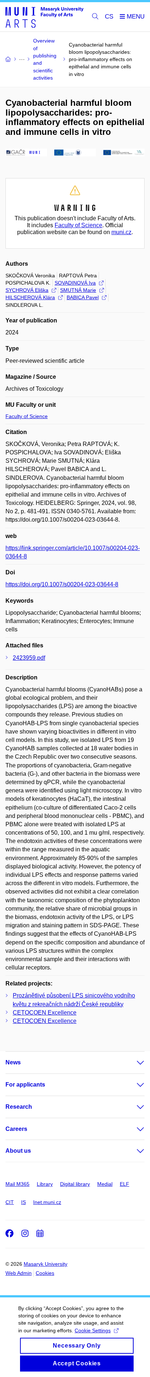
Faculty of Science (78, 225)
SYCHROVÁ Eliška (26, 290)
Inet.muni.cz (47, 1202)
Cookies (45, 1273)
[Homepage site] (44, 17)
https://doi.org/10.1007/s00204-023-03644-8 (61, 584)
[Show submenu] (133, 1062)
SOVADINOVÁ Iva (75, 283)
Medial (104, 1184)
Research (18, 1107)
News (13, 1062)
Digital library (75, 1184)
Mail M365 (17, 1184)
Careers (16, 1129)
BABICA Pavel (83, 297)
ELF (124, 1184)
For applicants (25, 1084)
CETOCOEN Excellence (44, 1012)
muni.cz (121, 232)
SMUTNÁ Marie (78, 290)
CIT (9, 1202)
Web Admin (18, 1273)
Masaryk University (45, 1264)
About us (18, 1151)
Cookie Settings (93, 1330)
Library (45, 1184)
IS (23, 1202)
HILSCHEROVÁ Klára (30, 297)
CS (109, 16)
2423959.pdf (29, 658)
